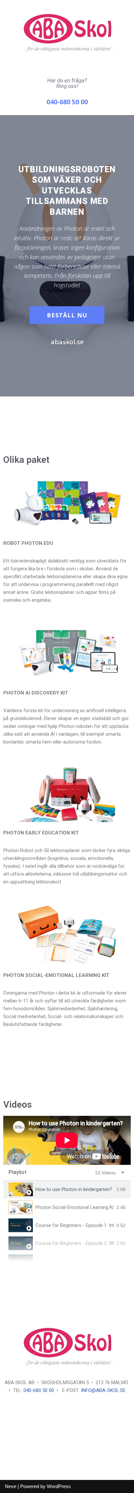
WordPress (59, 1486)
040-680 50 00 (38, 1390)
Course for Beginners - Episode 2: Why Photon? (74, 1243)
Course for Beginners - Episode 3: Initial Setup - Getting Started (74, 1261)
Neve (10, 1486)
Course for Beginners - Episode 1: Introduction (74, 1225)
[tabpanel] (67, 1140)
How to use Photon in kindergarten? (73, 1189)
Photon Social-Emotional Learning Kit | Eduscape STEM (74, 1207)
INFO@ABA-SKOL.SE (103, 1390)
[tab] (67, 1190)
